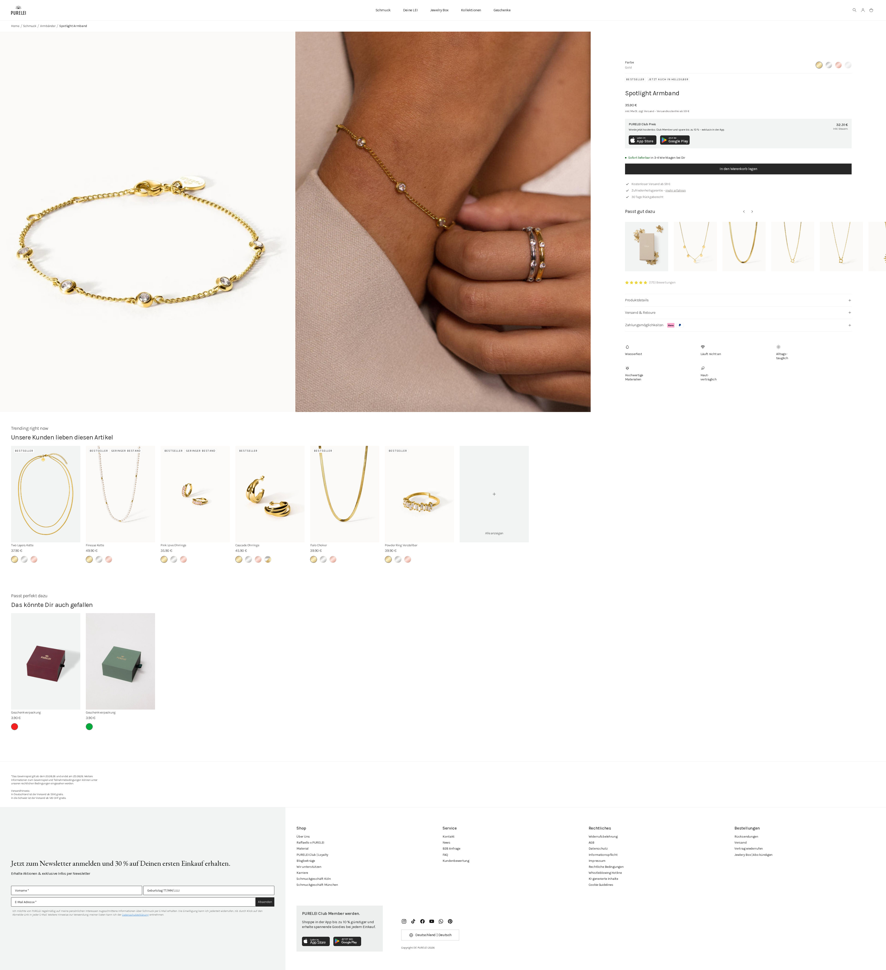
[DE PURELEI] (18, 10)
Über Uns (303, 837)
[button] (854, 10)
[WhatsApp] (441, 921)
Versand (740, 843)
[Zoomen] (147, 231)
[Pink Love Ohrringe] (195, 494)
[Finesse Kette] (120, 494)
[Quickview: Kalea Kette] (695, 246)
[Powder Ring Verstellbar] (419, 494)
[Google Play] (347, 941)
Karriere (302, 873)
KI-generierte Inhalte (603, 879)
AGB (591, 843)
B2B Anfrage (451, 849)
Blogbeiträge (305, 861)
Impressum (597, 861)
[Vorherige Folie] (744, 211)
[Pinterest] (450, 921)
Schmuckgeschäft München (317, 885)
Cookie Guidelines (601, 885)
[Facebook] (422, 921)
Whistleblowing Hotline (605, 873)
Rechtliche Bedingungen (606, 867)
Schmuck (383, 10)
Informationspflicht (603, 855)
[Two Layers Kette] (45, 494)
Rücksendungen (746, 837)
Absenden (265, 902)
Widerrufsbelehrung (603, 837)
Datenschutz (598, 849)
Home (15, 26)
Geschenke (502, 10)
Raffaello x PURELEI (310, 843)
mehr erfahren (675, 190)
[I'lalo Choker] (344, 494)
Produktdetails (636, 300)
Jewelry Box (439, 10)
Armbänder (47, 26)
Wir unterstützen (308, 867)
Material (302, 849)
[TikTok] (413, 921)
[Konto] (863, 10)
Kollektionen (471, 10)
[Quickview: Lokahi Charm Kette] (841, 246)
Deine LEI (410, 10)
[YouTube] (431, 921)
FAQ (445, 855)
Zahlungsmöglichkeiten (644, 325)
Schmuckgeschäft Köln (313, 879)
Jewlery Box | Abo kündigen (753, 855)
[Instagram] (404, 921)
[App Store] (316, 941)
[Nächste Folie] (752, 211)
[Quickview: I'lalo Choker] (744, 246)
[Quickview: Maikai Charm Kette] (792, 246)
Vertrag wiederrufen (748, 849)
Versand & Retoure (640, 312)
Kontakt (449, 837)
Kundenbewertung (456, 861)
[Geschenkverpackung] (45, 661)
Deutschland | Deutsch (433, 935)
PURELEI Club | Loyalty (312, 855)
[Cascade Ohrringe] (270, 494)
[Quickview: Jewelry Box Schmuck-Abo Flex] (646, 246)
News (446, 843)
